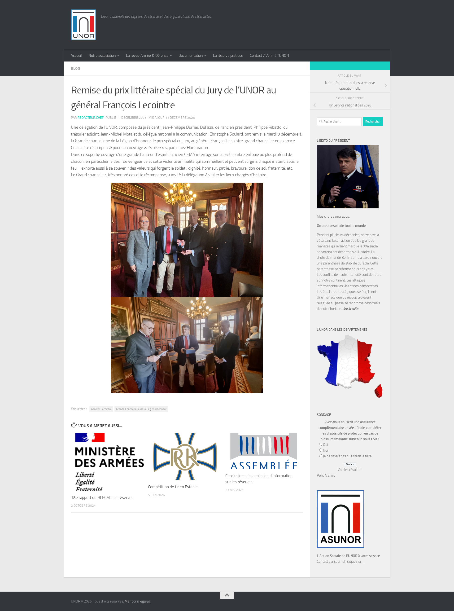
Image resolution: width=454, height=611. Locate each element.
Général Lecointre (101, 409)
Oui (325, 445)
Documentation (191, 55)
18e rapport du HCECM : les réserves (102, 497)
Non (326, 450)
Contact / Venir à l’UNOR (269, 55)
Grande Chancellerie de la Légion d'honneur (141, 409)
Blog (75, 68)
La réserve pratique (228, 55)
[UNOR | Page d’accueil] (83, 24)
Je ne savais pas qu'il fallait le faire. (347, 456)
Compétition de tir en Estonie (173, 486)
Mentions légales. (138, 601)
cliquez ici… (355, 561)
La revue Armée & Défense (147, 55)
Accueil (76, 55)
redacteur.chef (91, 118)
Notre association (102, 55)
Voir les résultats (350, 470)
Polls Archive (326, 475)
